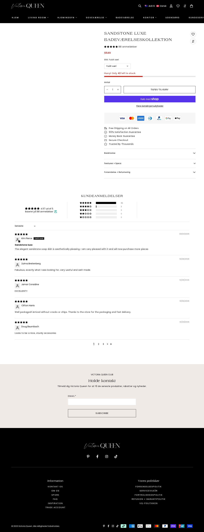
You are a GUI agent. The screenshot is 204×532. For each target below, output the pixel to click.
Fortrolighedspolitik (149, 494)
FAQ (55, 499)
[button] (155, 6)
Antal (107, 82)
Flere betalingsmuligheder (149, 105)
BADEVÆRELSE (125, 17)
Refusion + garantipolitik (148, 499)
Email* (72, 396)
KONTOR (148, 17)
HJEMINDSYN (66, 17)
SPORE (55, 494)
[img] (21, 234)
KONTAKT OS (55, 486)
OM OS (55, 490)
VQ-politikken (148, 503)
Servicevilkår (149, 490)
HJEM (15, 17)
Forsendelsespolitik (148, 486)
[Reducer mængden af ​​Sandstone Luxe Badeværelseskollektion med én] (107, 89)
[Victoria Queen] (27, 6)
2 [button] (98, 344)
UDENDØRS (172, 17)
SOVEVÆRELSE (95, 17)
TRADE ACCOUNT (55, 507)
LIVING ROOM (37, 17)
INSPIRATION (55, 503)
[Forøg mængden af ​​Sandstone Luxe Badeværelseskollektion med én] (118, 89)
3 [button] (103, 344)
